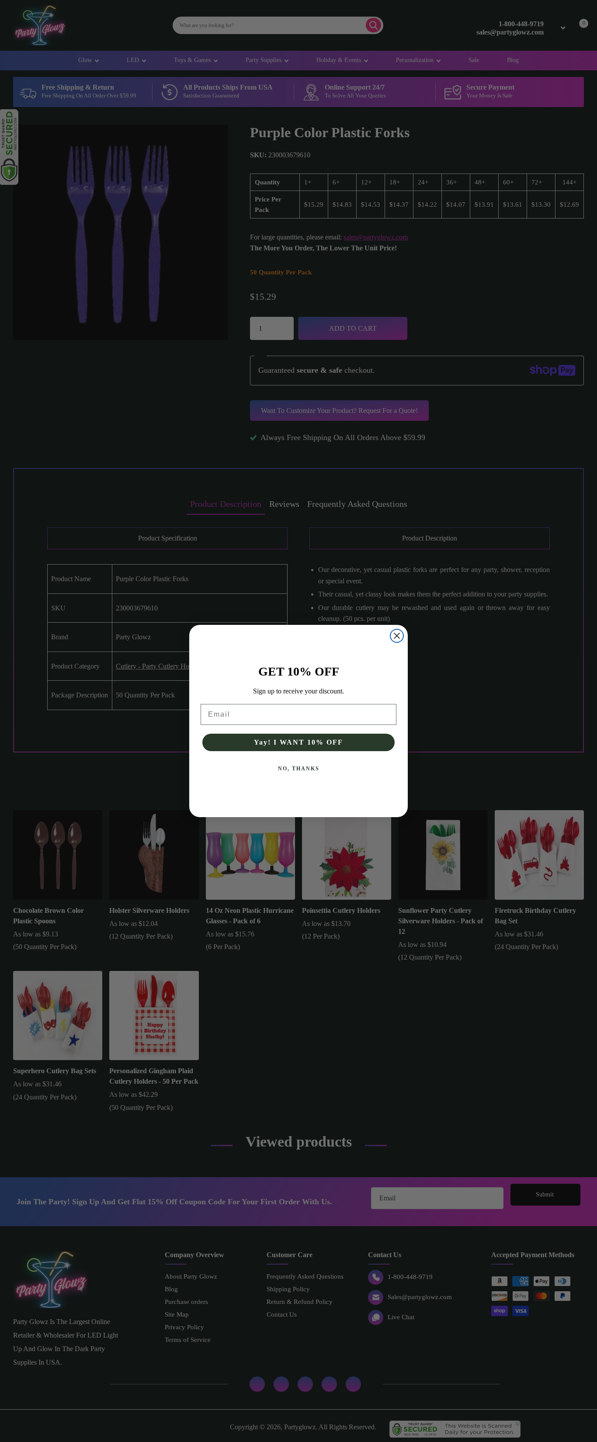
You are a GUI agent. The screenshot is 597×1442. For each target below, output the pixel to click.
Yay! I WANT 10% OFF (298, 742)
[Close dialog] (396, 635)
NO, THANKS (298, 769)
